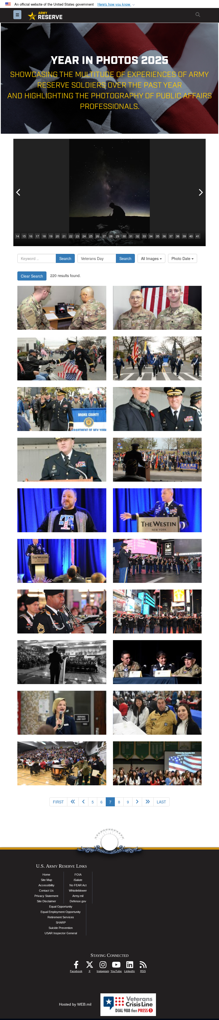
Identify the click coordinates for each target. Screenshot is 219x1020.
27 (104, 236)
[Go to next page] (137, 801)
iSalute (78, 879)
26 (97, 236)
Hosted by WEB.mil (75, 1004)
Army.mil (77, 895)
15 (24, 236)
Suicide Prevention (61, 927)
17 (37, 236)
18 (44, 236)
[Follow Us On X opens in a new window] (89, 966)
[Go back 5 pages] (73, 801)
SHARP (61, 922)
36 (164, 236)
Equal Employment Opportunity (61, 911)
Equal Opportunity (60, 906)
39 (184, 236)
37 (171, 236)
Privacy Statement (46, 895)
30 (124, 236)
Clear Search (32, 276)
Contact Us (46, 890)
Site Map (46, 879)
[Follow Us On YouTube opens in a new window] (116, 966)
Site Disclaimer (46, 901)
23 (77, 236)
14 (17, 236)
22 (70, 236)
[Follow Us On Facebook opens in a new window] (76, 966)
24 (84, 236)
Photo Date (181, 258)
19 (50, 236)
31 (130, 236)
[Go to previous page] (83, 801)
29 (117, 236)
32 (137, 236)
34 (150, 236)
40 (191, 236)
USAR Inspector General (61, 933)
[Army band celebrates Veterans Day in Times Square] (157, 561)
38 (177, 236)
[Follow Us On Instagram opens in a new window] (103, 966)
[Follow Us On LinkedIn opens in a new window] (129, 966)
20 (57, 236)
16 (30, 236)
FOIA (78, 874)
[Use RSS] (143, 966)
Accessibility (46, 885)
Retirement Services (61, 917)
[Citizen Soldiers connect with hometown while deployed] (61, 308)
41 (197, 236)
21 (64, 236)
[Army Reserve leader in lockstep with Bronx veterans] (61, 358)
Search (65, 258)
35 (157, 236)
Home (46, 874)
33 (144, 236)
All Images (150, 258)
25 (90, 236)
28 (110, 236)
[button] (116, 4)
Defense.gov (78, 901)
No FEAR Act (78, 885)
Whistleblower (78, 890)
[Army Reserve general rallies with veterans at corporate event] (61, 510)
